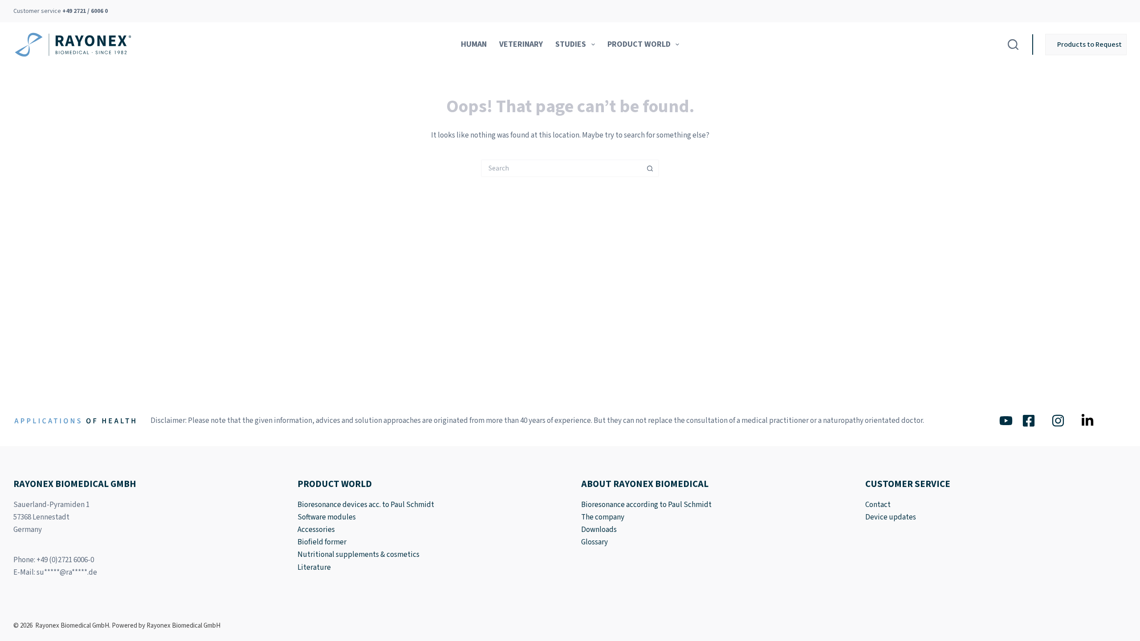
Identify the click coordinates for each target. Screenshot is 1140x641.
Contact (878, 504)
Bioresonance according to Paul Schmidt (646, 504)
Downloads (599, 529)
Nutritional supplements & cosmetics (358, 554)
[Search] (1013, 44)
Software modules (326, 517)
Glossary (594, 542)
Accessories (316, 529)
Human (474, 44)
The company (602, 517)
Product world (639, 44)
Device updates (890, 517)
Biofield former (321, 542)
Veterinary (521, 44)
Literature (314, 567)
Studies (570, 44)
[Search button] (650, 168)
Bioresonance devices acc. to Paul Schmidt (365, 504)
